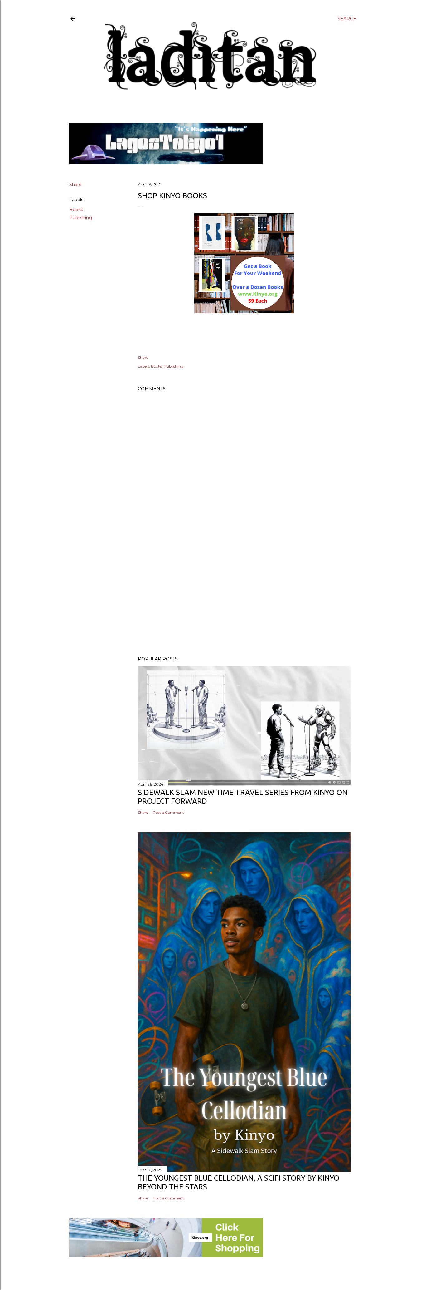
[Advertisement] (244, 596)
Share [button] (75, 184)
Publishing (80, 217)
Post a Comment (168, 812)
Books (76, 209)
